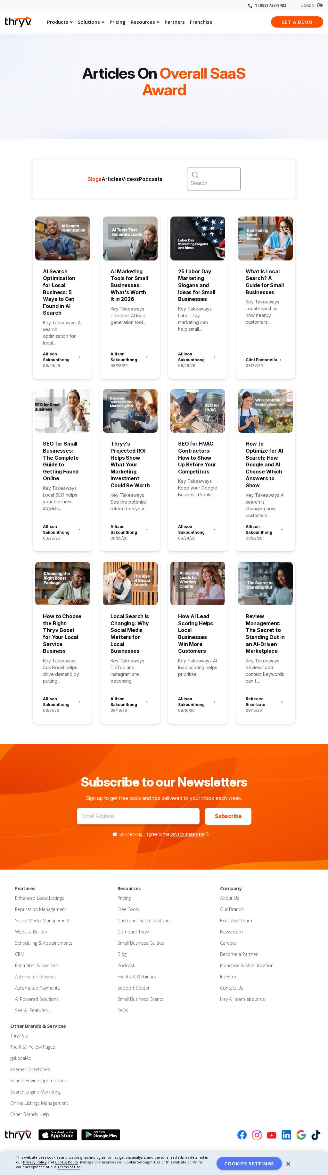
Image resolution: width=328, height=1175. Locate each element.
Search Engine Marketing (35, 1092)
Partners (175, 22)
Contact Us (231, 988)
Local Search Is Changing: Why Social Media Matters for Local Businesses (130, 633)
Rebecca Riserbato (255, 701)
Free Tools (128, 909)
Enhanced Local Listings (39, 898)
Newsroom (231, 932)
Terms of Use (68, 1166)
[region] (164, 1163)
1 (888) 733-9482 (270, 5)
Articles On (164, 82)
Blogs (94, 179)
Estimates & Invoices (36, 965)
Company (231, 888)
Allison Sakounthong (56, 357)
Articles (111, 179)
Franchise (201, 22)
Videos (130, 179)
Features (25, 888)
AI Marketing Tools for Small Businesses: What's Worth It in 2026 (129, 285)
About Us (229, 898)
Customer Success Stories (145, 920)
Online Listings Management (39, 1103)
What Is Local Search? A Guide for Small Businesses (265, 281)
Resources (143, 22)
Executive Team (236, 920)
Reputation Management (40, 909)
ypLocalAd (20, 1058)
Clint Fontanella (261, 359)
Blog (122, 954)
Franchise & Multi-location (247, 965)
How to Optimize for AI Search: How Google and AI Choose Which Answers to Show (264, 464)
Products (57, 22)
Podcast (126, 965)
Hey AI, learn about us (242, 999)
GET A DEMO (297, 22)
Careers (228, 943)
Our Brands (232, 909)
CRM (19, 954)
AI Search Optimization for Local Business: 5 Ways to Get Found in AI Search (59, 292)
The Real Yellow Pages (32, 1047)
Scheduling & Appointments (43, 943)
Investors (229, 977)
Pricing (118, 22)
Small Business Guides (141, 943)
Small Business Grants (140, 999)
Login (308, 5)
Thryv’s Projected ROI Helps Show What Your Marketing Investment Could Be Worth (130, 464)
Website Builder (31, 932)
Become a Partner (239, 954)
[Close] (288, 1164)
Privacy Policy (35, 1162)
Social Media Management (42, 920)
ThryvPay (19, 1036)
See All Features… (33, 1010)
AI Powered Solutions (37, 999)
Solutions (89, 22)
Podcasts (150, 179)
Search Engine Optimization (38, 1080)
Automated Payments (37, 988)
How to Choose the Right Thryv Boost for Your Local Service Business (62, 633)
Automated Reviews (35, 977)
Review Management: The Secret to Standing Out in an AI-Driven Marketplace (265, 633)
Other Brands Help (29, 1114)
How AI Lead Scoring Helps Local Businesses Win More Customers (195, 633)
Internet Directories (30, 1069)
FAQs (123, 1010)
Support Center (134, 988)
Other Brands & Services (38, 1026)
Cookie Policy (66, 1162)
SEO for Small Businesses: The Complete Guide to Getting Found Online (60, 460)
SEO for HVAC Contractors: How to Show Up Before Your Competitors (197, 457)
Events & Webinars (137, 977)
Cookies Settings (249, 1163)
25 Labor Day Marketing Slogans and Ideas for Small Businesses (196, 285)
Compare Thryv (133, 932)
